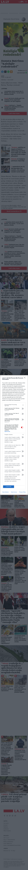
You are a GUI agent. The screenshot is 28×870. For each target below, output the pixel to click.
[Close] (25, 378)
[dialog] (14, 435)
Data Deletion (5, 492)
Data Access (14, 492)
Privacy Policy (22, 492)
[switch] (22, 408)
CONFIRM (8, 486)
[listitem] (14, 405)
